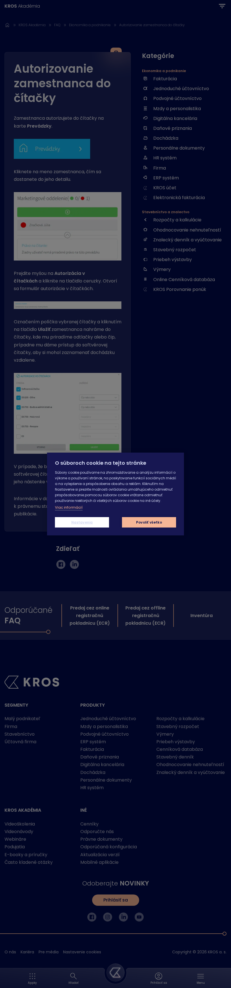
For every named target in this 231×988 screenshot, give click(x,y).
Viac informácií (69, 507)
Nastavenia (82, 522)
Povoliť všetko (149, 522)
